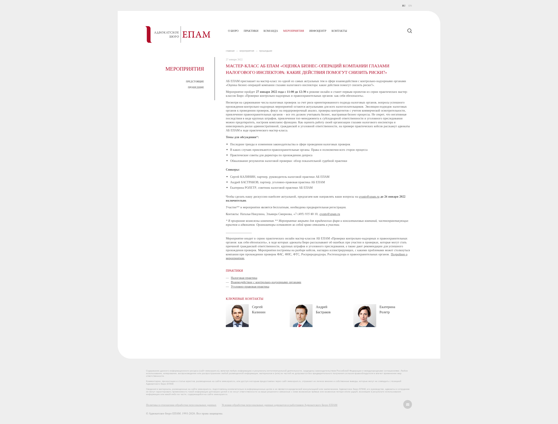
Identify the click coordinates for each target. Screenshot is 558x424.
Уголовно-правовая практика (250, 286)
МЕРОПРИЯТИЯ (247, 50)
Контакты (339, 31)
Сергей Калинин (258, 309)
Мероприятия (293, 31)
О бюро (233, 31)
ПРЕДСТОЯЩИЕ (195, 81)
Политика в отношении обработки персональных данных (181, 405)
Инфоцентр (317, 31)
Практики (251, 31)
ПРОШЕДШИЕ (196, 87)
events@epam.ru (369, 196)
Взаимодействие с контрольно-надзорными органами (266, 282)
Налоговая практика (244, 278)
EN (410, 5)
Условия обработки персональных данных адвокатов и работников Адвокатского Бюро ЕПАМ (279, 405)
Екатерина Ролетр (387, 309)
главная (230, 50)
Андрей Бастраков (323, 309)
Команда (271, 31)
